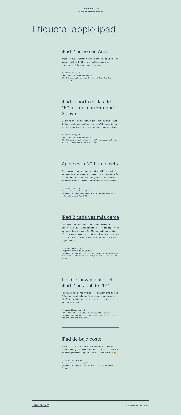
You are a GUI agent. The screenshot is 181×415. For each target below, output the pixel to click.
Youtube (65, 368)
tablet (116, 256)
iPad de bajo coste (81, 339)
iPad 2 (110, 78)
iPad (105, 78)
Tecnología (80, 363)
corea (98, 365)
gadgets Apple (98, 78)
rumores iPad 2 (99, 256)
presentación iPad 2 (86, 256)
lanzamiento (100, 253)
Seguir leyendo (68, 240)
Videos (87, 363)
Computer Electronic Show (96, 315)
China (90, 78)
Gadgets (89, 137)
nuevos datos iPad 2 (71, 256)
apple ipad (83, 78)
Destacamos (81, 75)
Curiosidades (81, 312)
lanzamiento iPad (68, 318)
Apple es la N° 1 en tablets (90, 163)
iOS (89, 253)
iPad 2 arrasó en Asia (84, 51)
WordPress (144, 405)
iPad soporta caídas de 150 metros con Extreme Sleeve (88, 107)
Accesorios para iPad (91, 140)
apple (77, 78)
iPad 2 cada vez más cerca (90, 217)
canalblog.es (90, 8)
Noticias (89, 75)
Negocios (99, 312)
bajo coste (91, 365)
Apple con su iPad (85, 193)
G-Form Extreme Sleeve (79, 142)
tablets (95, 142)
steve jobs (109, 256)
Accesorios (78, 140)
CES (84, 315)
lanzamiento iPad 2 (68, 80)
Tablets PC (83, 196)
